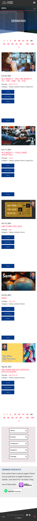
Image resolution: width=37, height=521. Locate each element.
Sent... (4, 298)
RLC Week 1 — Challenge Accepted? (14, 153)
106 (32, 44)
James (11, 158)
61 (23, 40)
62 (27, 40)
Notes (8, 120)
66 (12, 44)
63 (31, 40)
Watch (8, 101)
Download (8, 97)
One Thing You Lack (11, 226)
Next (18, 47)
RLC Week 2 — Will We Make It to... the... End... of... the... (16, 79)
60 (19, 40)
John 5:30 (12, 301)
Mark (10, 230)
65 (8, 44)
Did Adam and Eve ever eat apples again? (15, 370)
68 (21, 44)
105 (27, 44)
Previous (4, 40)
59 (15, 40)
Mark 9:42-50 (13, 375)
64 (4, 44)
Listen (8, 92)
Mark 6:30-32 (13, 84)
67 (17, 44)
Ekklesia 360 (19, 518)
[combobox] (18, 430)
